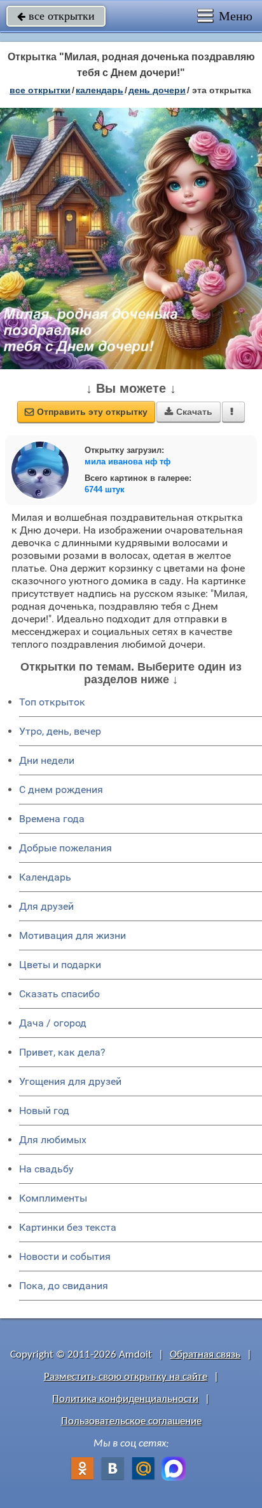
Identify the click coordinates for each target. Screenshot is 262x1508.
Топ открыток (52, 702)
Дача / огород (52, 1023)
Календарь (99, 90)
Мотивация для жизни (72, 935)
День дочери (157, 90)
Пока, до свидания (63, 1286)
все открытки (56, 16)
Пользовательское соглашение (131, 1421)
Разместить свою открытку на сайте (125, 1377)
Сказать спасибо (59, 994)
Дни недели (46, 760)
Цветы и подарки (60, 965)
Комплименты (53, 1198)
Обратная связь (205, 1354)
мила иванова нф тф (127, 461)
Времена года (52, 819)
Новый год (44, 1111)
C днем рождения (61, 790)
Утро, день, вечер (60, 731)
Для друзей (46, 906)
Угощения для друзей (70, 1081)
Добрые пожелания (65, 848)
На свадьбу (46, 1169)
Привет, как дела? (62, 1052)
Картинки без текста (67, 1227)
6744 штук (105, 489)
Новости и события (65, 1256)
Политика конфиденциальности (125, 1399)
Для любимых (52, 1140)
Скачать (188, 412)
